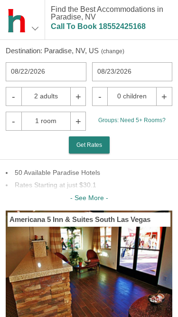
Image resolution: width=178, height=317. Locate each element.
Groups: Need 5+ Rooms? (132, 120)
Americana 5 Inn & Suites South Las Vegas (79, 219)
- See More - (89, 198)
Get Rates (89, 145)
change (112, 51)
